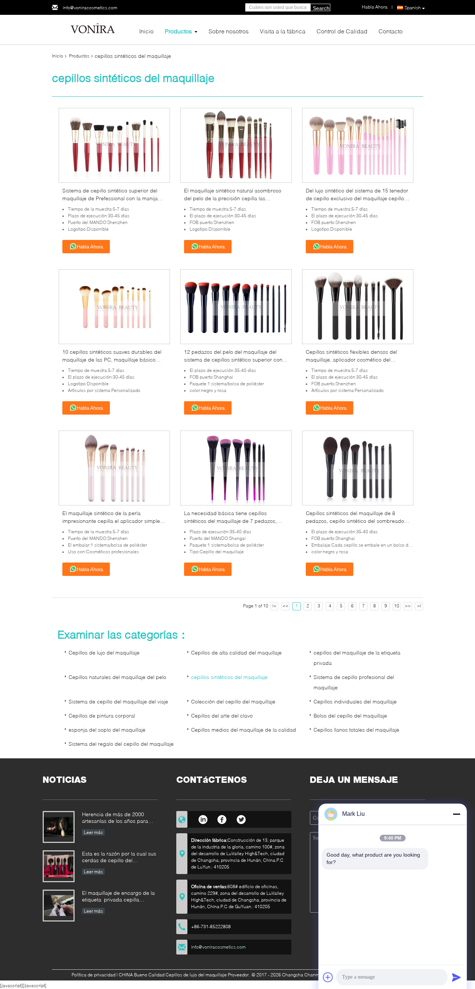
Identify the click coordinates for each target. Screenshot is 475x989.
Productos (178, 30)
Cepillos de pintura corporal (102, 715)
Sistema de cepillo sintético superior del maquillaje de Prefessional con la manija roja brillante (110, 198)
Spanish (412, 7)
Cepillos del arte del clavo (222, 715)
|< (274, 606)
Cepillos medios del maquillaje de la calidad (243, 729)
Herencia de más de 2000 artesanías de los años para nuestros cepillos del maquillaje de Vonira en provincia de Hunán (119, 818)
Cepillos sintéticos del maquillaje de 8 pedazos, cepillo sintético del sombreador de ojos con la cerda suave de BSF (356, 521)
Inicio (146, 30)
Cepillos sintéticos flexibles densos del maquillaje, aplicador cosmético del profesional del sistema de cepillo (351, 359)
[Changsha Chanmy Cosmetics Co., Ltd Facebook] (222, 818)
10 (396, 606)
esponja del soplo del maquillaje (107, 729)
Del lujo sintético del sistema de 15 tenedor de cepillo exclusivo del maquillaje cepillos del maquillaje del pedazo (357, 198)
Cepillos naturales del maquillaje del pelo (117, 677)
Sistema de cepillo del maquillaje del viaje (118, 701)
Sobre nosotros (229, 30)
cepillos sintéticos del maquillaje (229, 677)
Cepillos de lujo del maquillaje (104, 652)
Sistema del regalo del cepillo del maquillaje (121, 744)
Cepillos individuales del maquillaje (355, 701)
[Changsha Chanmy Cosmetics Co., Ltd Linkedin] (202, 818)
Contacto (391, 30)
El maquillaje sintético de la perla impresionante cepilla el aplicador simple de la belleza (111, 521)
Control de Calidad (342, 30)
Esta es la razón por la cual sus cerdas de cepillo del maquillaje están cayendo (119, 857)
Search (321, 8)
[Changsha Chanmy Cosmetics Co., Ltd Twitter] (241, 818)
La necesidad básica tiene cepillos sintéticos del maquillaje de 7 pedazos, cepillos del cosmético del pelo (230, 521)
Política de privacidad (93, 975)
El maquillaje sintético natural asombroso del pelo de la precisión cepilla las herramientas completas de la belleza (232, 198)
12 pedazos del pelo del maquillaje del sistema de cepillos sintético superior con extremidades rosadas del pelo (233, 359)
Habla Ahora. (90, 247)
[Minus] (456, 814)
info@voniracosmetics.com (90, 7)
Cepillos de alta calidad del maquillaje (236, 652)
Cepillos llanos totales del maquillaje (356, 729)
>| (419, 606)
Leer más (93, 832)
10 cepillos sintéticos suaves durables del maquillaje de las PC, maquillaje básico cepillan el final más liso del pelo (111, 359)
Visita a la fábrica (282, 30)
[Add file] (328, 977)
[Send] (456, 977)
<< (285, 606)
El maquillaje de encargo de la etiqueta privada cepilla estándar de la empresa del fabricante (118, 897)
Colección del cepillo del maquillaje (233, 701)
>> (408, 606)
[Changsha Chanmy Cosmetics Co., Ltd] (93, 29)
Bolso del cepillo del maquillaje (350, 715)
